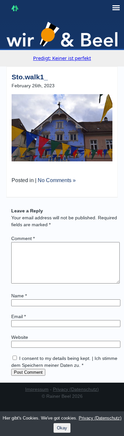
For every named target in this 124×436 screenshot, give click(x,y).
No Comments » (57, 180)
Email (18, 316)
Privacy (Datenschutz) (76, 389)
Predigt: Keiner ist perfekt (62, 58)
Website (19, 337)
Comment (23, 238)
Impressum (37, 389)
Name (19, 295)
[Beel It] (62, 34)
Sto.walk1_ (30, 77)
